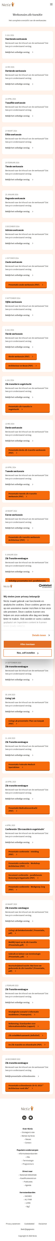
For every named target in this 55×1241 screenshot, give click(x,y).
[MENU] (51, 4)
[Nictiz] (8, 4)
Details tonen (39, 635)
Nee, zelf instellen (26, 653)
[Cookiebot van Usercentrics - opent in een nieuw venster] (39, 586)
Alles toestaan (27, 644)
